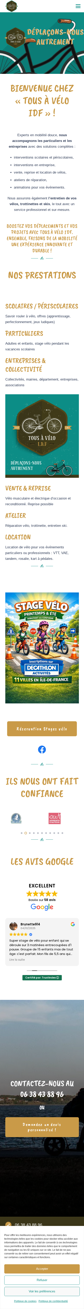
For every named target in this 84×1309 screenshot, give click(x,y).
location (18, 537)
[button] (78, 6)
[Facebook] (42, 749)
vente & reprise (28, 488)
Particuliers (24, 333)
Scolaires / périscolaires (41, 306)
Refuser (42, 1280)
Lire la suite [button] (17, 960)
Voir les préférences (42, 1291)
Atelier (15, 515)
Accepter (42, 1268)
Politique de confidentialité (53, 1301)
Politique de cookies (25, 1301)
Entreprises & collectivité (25, 365)
